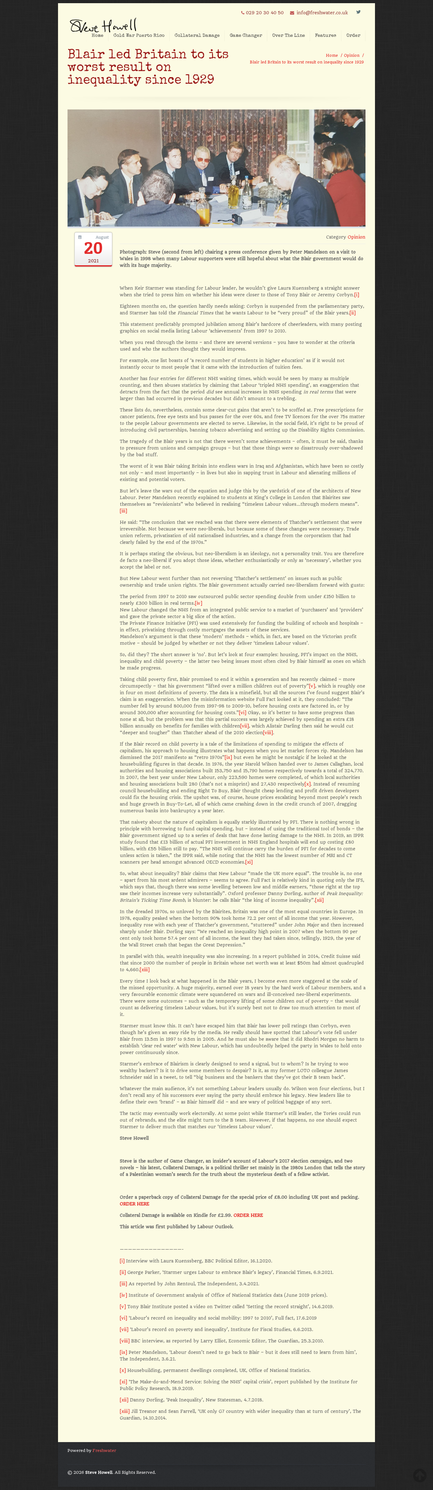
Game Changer (246, 35)
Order (353, 35)
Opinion (351, 55)
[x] (308, 784)
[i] (356, 294)
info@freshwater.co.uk (322, 12)
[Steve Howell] (104, 23)
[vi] (242, 712)
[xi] (249, 862)
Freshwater (104, 1450)
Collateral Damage (197, 35)
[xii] (319, 900)
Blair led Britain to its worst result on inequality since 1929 (307, 62)
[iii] (123, 510)
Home (97, 35)
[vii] (244, 726)
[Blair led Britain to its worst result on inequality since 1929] (216, 224)
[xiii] (145, 969)
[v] (312, 686)
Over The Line (288, 35)
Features (325, 35)
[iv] (198, 603)
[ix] (228, 757)
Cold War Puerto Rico (139, 35)
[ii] (353, 312)
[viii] (268, 732)
